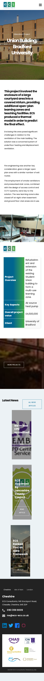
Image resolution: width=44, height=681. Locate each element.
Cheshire (7, 589)
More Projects (14, 365)
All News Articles (32, 404)
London (30, 589)
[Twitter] (12, 625)
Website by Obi (31, 670)
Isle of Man (18, 589)
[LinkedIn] (5, 625)
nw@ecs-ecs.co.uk (18, 615)
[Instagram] (24, 625)
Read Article (22, 446)
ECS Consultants (9, 5)
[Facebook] (18, 625)
